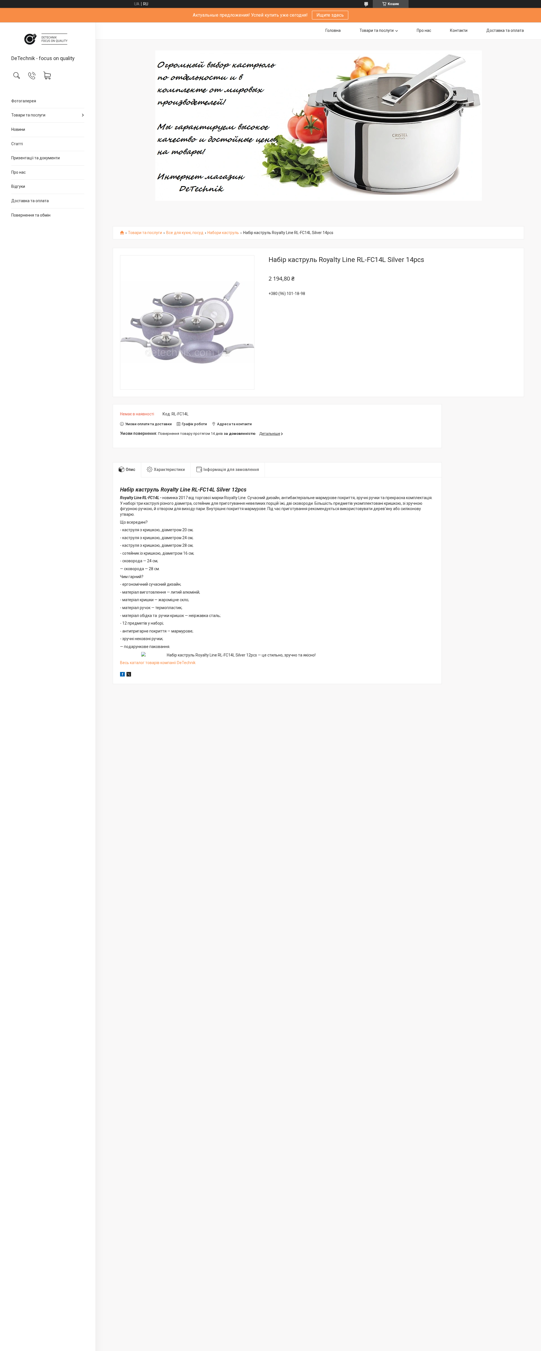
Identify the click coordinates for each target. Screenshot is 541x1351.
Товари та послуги (28, 115)
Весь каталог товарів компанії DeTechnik (158, 662)
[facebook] (122, 675)
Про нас (18, 172)
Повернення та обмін (30, 215)
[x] (129, 675)
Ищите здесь (330, 15)
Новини (18, 129)
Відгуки (18, 186)
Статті (17, 144)
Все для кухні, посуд (184, 233)
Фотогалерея (23, 101)
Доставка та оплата (30, 201)
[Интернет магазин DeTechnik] (47, 39)
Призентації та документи (35, 158)
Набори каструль (223, 233)
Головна (333, 30)
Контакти (458, 30)
